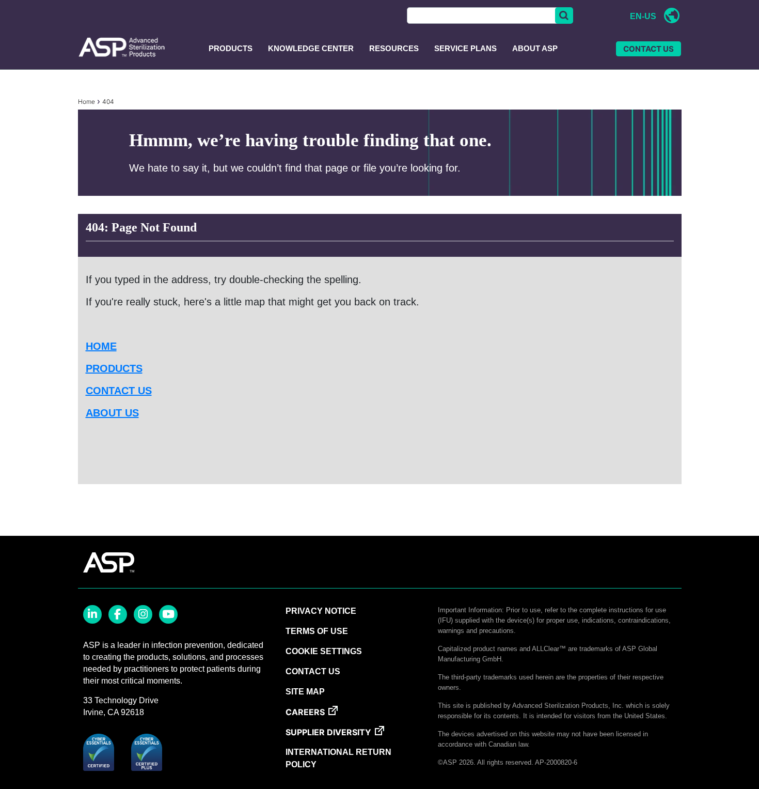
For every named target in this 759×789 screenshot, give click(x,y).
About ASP (535, 48)
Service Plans (465, 48)
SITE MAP (305, 691)
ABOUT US (112, 413)
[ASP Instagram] (143, 614)
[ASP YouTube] (168, 614)
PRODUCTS (114, 368)
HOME (101, 346)
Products (230, 48)
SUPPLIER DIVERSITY (328, 732)
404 (108, 101)
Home (86, 101)
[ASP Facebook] (117, 614)
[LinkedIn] (92, 614)
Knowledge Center (311, 48)
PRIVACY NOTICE (321, 611)
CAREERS (305, 712)
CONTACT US (648, 49)
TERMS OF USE (317, 631)
